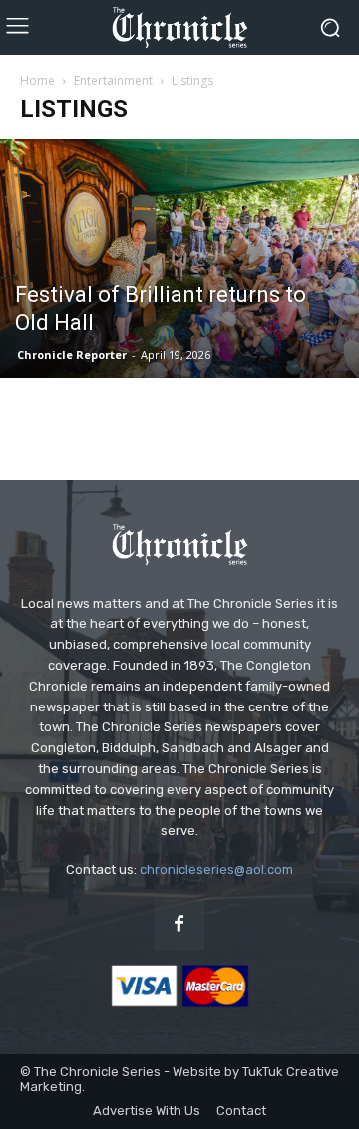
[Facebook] (179, 925)
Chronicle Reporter (72, 354)
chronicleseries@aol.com (216, 869)
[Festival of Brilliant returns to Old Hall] (179, 258)
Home (37, 80)
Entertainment (113, 80)
